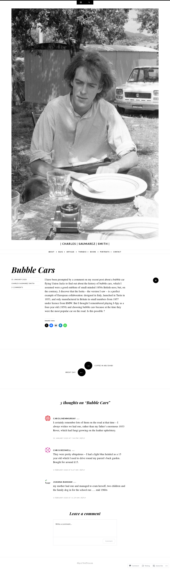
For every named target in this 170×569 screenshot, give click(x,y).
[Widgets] (81, 3)
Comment (109, 541)
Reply (82, 438)
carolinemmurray (64, 418)
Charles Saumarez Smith (23, 283)
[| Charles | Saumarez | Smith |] (85, 124)
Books (93, 252)
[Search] (89, 3)
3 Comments (17, 287)
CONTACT (117, 252)
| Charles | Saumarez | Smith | (85, 243)
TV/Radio (82, 252)
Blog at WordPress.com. (85, 563)
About (51, 252)
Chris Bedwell (62, 450)
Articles (70, 252)
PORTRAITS (105, 252)
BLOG (60, 252)
